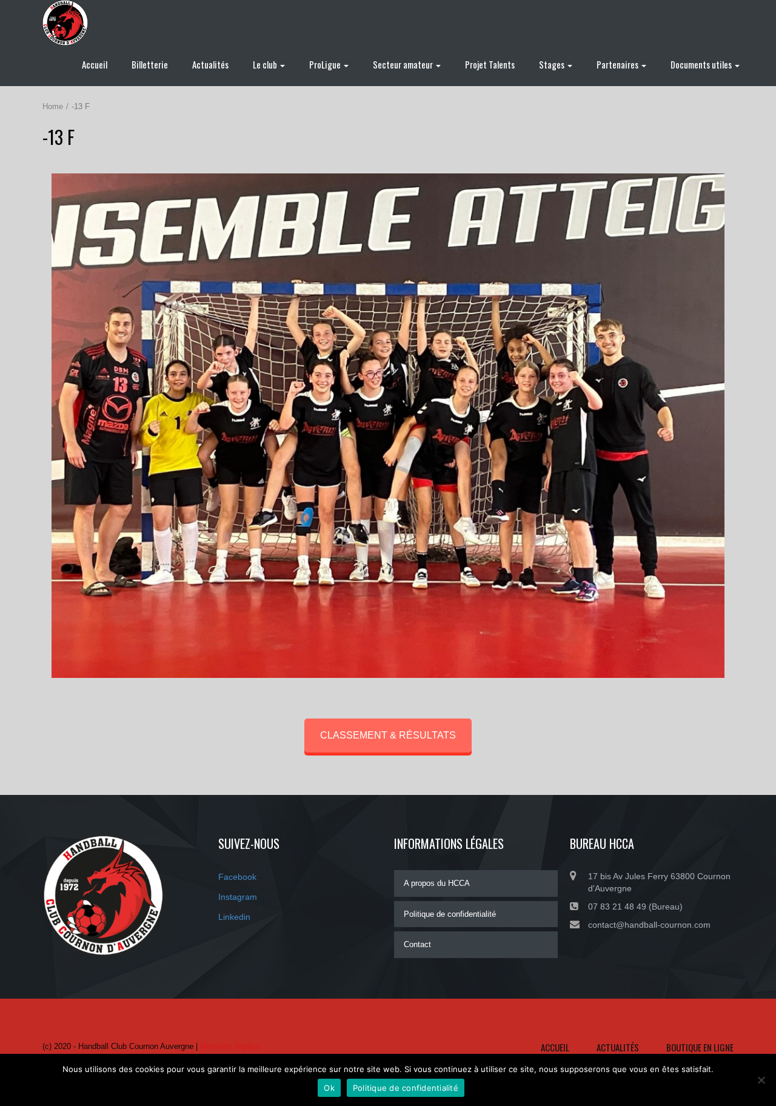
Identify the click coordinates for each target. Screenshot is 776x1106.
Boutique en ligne (700, 1047)
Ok (329, 1088)
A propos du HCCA (437, 883)
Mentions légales (229, 1046)
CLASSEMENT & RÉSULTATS (388, 735)
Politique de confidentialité (450, 914)
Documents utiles (702, 64)
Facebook (237, 877)
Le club (266, 64)
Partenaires (618, 64)
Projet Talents (490, 64)
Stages (552, 64)
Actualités (210, 64)
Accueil (94, 64)
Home (52, 106)
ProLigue (326, 64)
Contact (417, 944)
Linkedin (234, 917)
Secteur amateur (404, 64)
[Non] (761, 1080)
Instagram (237, 897)
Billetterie (150, 64)
